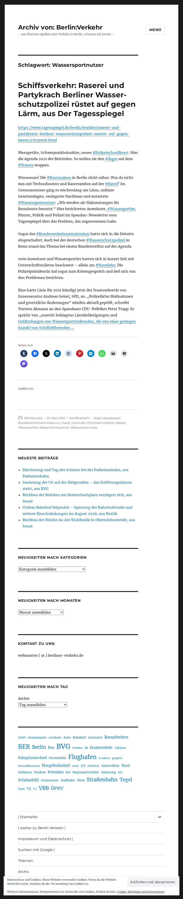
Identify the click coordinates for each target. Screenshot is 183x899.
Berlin (39, 747)
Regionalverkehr (86, 772)
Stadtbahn (67, 780)
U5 (29, 789)
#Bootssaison (59, 177)
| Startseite (27, 817)
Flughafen (82, 757)
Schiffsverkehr (79, 418)
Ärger (98, 418)
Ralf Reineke (33, 418)
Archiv (23, 698)
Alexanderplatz (37, 737)
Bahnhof (79, 737)
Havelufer (78, 422)
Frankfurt (104, 758)
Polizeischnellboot (100, 422)
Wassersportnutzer (84, 427)
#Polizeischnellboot (110, 152)
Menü (155, 30)
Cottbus (77, 747)
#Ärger (111, 159)
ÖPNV (57, 788)
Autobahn (55, 737)
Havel (66, 422)
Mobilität (93, 765)
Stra (81, 780)
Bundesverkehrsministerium (39, 422)
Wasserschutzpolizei (54, 427)
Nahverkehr (110, 766)
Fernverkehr (57, 758)
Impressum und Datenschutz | (45, 839)
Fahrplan (120, 747)
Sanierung (108, 772)
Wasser (120, 422)
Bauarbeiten (116, 737)
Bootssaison (112, 418)
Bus (51, 747)
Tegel (126, 780)
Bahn (67, 737)
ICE (83, 765)
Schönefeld (28, 780)
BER (24, 746)
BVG (63, 746)
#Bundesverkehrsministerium (63, 234)
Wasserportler (28, 427)
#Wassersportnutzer (36, 202)
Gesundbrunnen (29, 765)
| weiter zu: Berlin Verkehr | (42, 828)
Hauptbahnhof (56, 765)
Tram (21, 788)
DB (86, 747)
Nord (125, 765)
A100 (22, 737)
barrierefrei (95, 737)
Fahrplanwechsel (32, 758)
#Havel (111, 184)
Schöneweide (49, 780)
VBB (44, 788)
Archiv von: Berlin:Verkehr (60, 27)
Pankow (40, 772)
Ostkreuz (25, 772)
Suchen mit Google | (36, 850)
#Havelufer (105, 265)
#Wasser (25, 165)
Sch (120, 772)
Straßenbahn (102, 779)
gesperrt (117, 758)
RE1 (68, 772)
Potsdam (56, 772)
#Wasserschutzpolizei (105, 240)
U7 (35, 788)
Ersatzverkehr (101, 748)
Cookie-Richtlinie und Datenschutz (140, 891)
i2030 (75, 765)
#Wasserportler (121, 209)
